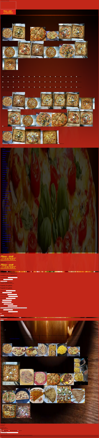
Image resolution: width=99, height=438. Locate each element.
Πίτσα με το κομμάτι (6, 191)
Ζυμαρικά (4, 203)
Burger (3, 157)
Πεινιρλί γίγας (5, 201)
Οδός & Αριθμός (3, 298)
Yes (1, 320)
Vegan (3, 231)
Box (3, 220)
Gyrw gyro (4, 249)
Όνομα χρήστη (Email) (4, 277)
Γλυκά (3, 176)
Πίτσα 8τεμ (4, 195)
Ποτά (3, 243)
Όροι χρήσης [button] (2, 282)
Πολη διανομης (5, 168)
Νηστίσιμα (4, 228)
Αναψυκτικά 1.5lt (6, 239)
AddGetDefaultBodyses (13, 430)
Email (1, 292)
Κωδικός (1, 279)
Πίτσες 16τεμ (5, 199)
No (2, 320)
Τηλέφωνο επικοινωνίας (4, 296)
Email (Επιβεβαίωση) (3, 294)
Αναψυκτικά (5, 182)
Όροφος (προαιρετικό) (4, 305)
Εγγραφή (5, 281)
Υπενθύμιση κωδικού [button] (8, 282)
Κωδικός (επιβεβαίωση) (4, 311)
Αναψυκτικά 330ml (6, 235)
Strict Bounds (3, 431)
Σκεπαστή (4, 222)
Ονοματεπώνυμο (3, 290)
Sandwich (4, 218)
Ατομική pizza (5, 193)
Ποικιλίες (4, 233)
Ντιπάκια (4, 212)
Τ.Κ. (1, 302)
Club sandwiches (6, 205)
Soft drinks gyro (5, 251)
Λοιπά (3, 245)
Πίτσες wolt (4, 184)
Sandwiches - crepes (6, 209)
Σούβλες (4, 174)
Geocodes (20, 430)
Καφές (3, 149)
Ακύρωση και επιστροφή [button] (4, 0)
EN (1, 17)
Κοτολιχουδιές (5, 224)
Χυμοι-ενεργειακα (6, 151)
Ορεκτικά (4, 153)
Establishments (6, 430)
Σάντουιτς (4, 165)
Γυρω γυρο (4, 170)
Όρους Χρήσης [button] (9, 313)
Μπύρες (4, 180)
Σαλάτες (4, 155)
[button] (8, 14)
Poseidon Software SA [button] (10, 283)
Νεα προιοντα (5, 247)
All (2, 430)
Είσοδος (2, 281)
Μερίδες (4, 161)
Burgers (4, 207)
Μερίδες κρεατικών (6, 226)
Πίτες (3, 159)
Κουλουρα (4, 172)
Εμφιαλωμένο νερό (6, 241)
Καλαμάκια (4, 163)
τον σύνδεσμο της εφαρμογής (14, 338)
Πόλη (1, 300)
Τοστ (3, 178)
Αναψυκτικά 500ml (6, 237)
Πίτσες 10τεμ (5, 197)
